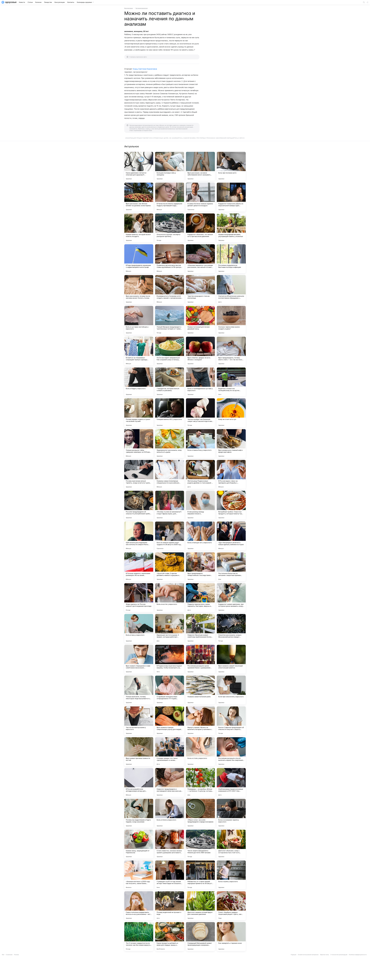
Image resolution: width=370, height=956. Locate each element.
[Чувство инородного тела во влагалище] (200, 289)
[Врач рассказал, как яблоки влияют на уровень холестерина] (138, 197)
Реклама (16, 954)
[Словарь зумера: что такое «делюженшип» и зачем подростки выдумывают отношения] (169, 751)
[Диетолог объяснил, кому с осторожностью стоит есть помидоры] (231, 844)
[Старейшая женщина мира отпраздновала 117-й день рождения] (169, 690)
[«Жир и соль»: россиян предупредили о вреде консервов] (200, 813)
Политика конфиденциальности (358, 954)
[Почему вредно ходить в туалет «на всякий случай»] (138, 412)
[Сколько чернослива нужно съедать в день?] (231, 320)
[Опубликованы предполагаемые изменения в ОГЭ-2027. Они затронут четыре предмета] (231, 782)
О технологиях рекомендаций (338, 954)
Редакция (293, 954)
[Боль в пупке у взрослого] (231, 874)
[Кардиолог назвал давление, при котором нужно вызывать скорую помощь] (231, 597)
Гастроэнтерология (141, 8)
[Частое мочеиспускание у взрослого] (138, 720)
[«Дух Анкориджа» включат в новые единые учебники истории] (231, 536)
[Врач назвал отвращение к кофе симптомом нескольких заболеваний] (138, 659)
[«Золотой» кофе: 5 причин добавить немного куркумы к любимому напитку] (169, 566)
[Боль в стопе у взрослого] (200, 751)
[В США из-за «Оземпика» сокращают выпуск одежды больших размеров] (138, 351)
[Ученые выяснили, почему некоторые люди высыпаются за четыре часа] (138, 690)
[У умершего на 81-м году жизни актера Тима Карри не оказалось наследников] (169, 874)
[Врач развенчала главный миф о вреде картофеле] (231, 443)
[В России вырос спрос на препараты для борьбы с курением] (231, 474)
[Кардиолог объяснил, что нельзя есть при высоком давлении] (200, 227)
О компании (9, 954)
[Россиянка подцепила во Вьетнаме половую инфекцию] (231, 258)
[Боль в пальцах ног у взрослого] (200, 536)
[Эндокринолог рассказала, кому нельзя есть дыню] (169, 443)
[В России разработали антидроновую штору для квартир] (138, 782)
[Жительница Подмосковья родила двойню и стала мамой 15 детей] (200, 474)
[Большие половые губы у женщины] (169, 166)
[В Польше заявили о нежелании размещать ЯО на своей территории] (138, 566)
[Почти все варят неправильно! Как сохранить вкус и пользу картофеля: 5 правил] (169, 351)
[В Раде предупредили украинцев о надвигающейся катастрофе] (138, 258)
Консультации (128, 8)
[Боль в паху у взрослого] (138, 628)
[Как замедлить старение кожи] (231, 936)
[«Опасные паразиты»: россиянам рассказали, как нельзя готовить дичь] (200, 258)
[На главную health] (10, 2)
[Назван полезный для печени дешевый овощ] (200, 320)
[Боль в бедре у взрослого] (138, 382)
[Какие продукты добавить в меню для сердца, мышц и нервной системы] (169, 936)
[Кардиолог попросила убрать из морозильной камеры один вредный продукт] (231, 197)
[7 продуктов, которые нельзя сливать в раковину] (169, 382)
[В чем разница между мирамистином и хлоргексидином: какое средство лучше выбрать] (200, 505)
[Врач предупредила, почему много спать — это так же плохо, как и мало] (231, 351)
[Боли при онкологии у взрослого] (231, 690)
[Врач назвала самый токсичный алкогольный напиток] (231, 659)
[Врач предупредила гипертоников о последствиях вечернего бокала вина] (200, 566)
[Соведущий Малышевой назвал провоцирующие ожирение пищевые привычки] (200, 936)
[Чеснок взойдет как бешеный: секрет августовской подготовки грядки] (200, 412)
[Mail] (3, 2)
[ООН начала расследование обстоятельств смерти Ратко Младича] (138, 536)
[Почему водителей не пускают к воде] (169, 905)
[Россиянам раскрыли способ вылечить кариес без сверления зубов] (231, 751)
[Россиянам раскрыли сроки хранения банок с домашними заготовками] (200, 659)
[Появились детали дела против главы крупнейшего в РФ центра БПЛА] (169, 258)
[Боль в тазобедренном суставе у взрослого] (200, 382)
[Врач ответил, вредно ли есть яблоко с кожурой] (200, 351)
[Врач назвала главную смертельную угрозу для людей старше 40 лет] (169, 720)
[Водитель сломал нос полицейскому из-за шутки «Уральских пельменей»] (231, 382)
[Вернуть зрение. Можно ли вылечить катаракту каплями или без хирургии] (200, 720)
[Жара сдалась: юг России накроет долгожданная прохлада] (138, 597)
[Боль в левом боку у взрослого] (200, 443)
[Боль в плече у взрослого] (169, 813)
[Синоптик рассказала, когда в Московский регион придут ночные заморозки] (231, 628)
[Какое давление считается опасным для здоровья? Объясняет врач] (138, 166)
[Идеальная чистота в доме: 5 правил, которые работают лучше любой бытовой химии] (169, 628)
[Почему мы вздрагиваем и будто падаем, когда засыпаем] (138, 813)
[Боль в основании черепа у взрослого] (231, 813)
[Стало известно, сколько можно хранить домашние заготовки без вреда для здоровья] (169, 844)
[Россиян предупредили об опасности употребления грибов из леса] (138, 505)
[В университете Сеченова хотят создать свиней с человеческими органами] (169, 289)
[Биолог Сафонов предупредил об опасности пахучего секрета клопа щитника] (231, 720)
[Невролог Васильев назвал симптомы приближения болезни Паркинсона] (200, 628)
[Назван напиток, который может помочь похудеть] (138, 227)
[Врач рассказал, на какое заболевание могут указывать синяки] (200, 166)
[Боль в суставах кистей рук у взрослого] (138, 320)
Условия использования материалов (308, 954)
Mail (3, 954)
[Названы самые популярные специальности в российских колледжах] (169, 474)
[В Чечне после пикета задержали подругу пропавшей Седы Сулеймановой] (169, 197)
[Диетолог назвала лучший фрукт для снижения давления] (200, 905)
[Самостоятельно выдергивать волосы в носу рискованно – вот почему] (138, 905)
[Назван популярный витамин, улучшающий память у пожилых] (231, 227)
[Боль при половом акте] (231, 166)
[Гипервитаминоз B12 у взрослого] (169, 412)
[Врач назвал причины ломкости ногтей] (138, 751)
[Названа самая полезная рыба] (200, 690)
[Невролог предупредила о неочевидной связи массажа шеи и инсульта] (169, 782)
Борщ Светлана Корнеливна (145, 69)
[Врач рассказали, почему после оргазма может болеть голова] (138, 289)
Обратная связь (324, 954)
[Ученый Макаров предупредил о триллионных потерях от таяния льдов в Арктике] (169, 320)
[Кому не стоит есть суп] (231, 412)
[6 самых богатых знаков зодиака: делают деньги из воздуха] (200, 197)
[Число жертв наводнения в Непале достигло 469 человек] (200, 844)
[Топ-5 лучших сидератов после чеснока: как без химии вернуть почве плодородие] (138, 936)
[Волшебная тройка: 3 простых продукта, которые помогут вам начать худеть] (231, 505)
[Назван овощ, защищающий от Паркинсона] (138, 844)
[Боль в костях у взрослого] (169, 597)
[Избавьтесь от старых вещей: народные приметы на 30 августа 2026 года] (200, 874)
